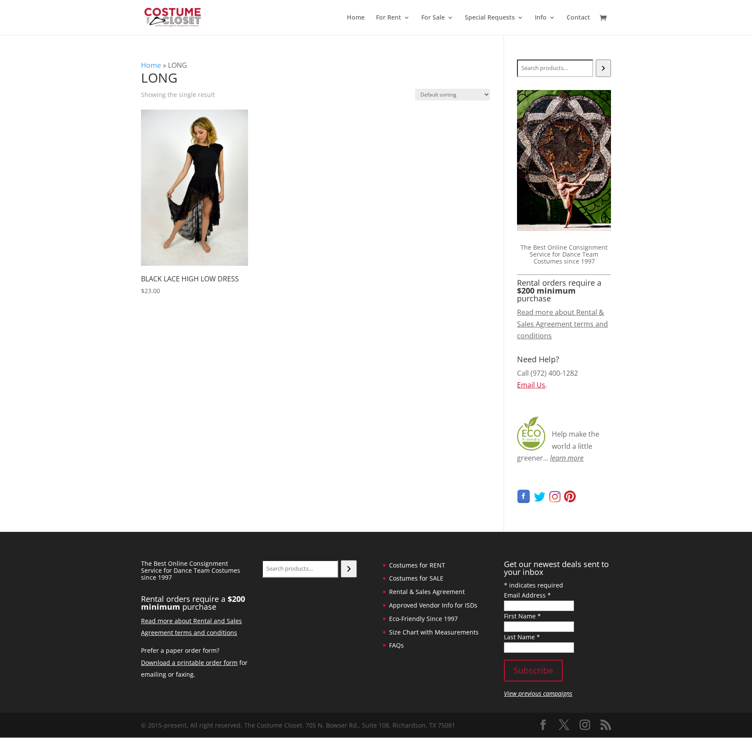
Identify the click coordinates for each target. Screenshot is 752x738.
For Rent (388, 17)
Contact (578, 17)
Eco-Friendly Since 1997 (423, 618)
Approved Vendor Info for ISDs (433, 605)
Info (541, 17)
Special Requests (490, 17)
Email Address (527, 595)
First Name (522, 616)
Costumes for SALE (416, 578)
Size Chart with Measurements (434, 632)
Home (356, 17)
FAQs (396, 645)
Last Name (522, 637)
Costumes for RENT (417, 565)
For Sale (433, 17)
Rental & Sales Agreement (427, 592)
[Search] (603, 68)
